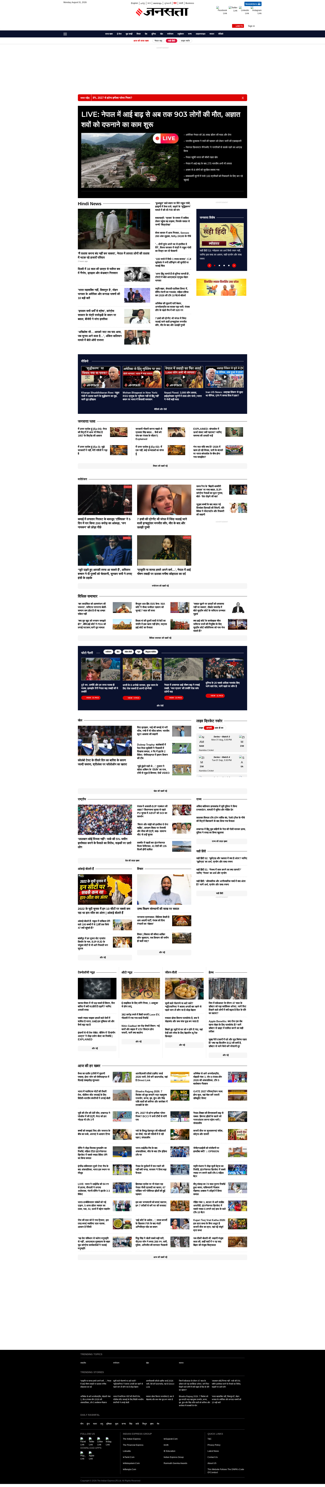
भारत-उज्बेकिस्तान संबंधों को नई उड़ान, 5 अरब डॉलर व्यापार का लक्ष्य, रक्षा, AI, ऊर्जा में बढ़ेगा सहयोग (94, 1205)
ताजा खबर (109, 34)
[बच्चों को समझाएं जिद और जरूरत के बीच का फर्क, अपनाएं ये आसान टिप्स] (122, 1134)
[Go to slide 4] (229, 265)
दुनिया (153, 34)
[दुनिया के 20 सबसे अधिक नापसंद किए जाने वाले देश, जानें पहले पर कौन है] (225, 668)
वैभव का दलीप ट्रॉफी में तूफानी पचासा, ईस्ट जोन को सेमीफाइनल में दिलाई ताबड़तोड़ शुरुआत (93, 1077)
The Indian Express (132, 1439)
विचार (139, 34)
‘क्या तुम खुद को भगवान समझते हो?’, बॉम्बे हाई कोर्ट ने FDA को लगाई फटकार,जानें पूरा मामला (92, 624)
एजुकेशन (181, 34)
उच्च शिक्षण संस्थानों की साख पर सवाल (158, 908)
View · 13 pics (175, 698)
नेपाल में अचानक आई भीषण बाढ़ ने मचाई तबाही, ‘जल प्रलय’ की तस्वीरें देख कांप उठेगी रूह (182, 688)
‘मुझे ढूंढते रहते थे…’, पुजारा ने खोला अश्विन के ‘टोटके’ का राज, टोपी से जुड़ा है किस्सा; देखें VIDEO (153, 769)
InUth (166, 1445)
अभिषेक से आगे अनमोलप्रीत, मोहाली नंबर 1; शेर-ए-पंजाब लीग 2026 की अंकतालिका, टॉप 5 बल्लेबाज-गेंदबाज (95, 1399)
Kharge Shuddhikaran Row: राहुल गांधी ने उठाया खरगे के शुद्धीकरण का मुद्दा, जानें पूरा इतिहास (100, 396)
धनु (101, 1423)
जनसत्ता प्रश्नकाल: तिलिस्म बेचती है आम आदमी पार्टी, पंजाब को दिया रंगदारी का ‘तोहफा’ (153, 920)
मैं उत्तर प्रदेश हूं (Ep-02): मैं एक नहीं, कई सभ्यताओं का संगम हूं (150, 450)
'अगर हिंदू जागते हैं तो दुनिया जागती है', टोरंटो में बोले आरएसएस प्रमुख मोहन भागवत (172, 277)
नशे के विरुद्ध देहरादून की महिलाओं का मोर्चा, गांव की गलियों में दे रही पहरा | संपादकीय (151, 1134)
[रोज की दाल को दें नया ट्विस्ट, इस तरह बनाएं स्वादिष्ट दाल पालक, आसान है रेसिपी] (122, 1223)
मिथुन (144, 1423)
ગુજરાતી (167, 3)
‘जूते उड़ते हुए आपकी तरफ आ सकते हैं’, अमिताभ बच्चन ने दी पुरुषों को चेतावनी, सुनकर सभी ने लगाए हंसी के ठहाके (105, 574)
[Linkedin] (244, 10)
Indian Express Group (174, 1457)
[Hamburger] (65, 34)
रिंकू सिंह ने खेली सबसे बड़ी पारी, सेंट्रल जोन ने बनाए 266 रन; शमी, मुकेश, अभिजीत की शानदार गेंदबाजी (151, 1241)
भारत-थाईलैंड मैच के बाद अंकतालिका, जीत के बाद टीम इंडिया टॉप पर (151, 1151)
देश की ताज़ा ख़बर (132, 860)
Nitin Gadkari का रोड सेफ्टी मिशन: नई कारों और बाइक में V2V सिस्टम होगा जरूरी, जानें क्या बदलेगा (141, 1029)
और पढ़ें (103, 957)
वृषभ (152, 1423)
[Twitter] (233, 9)
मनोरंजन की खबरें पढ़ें (160, 586)
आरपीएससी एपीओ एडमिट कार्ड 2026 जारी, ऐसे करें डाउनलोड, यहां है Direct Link (152, 1077)
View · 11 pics (217, 696)
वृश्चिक (109, 1423)
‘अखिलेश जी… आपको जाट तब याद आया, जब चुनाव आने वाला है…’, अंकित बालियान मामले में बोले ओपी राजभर (100, 336)
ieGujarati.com (171, 1439)
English (134, 3)
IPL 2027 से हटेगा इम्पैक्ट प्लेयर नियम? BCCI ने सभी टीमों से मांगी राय (151, 1116)
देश (146, 34)
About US (212, 1463)
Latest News (213, 1451)
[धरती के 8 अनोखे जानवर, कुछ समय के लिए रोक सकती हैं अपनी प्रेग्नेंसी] (142, 669)
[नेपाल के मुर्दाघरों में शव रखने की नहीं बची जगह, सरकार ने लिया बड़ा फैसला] (180, 1169)
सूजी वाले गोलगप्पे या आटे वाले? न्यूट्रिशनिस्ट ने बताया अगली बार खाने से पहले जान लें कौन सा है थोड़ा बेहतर (183, 1006)
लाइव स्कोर (185, 40)
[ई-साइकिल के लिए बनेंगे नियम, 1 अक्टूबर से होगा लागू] (141, 988)
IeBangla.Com (129, 1469)
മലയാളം (157, 3)
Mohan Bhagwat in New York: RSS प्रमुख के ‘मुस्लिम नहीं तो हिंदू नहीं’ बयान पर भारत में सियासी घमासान (141, 396)
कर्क (137, 1423)
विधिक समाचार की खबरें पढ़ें (160, 638)
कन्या (124, 1423)
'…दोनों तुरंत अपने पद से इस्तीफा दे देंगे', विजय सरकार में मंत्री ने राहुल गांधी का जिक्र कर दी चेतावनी (173, 247)
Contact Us (213, 1457)
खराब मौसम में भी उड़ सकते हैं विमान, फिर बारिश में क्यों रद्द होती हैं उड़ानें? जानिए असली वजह (96, 1006)
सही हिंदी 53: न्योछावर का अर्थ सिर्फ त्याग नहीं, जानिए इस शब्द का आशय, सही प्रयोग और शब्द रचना (221, 254)
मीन (81, 1423)
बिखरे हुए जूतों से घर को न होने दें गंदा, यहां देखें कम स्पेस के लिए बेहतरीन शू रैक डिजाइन (184, 1033)
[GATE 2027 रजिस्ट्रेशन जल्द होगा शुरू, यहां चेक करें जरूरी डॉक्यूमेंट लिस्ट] (237, 1095)
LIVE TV (239, 26)
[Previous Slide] (209, 265)
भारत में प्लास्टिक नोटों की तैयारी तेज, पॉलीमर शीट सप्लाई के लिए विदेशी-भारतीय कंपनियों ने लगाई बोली (94, 1095)
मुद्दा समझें (129, 34)
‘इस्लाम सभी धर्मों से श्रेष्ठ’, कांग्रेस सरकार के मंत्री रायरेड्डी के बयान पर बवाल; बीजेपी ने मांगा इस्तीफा (97, 315)
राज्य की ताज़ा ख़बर (219, 841)
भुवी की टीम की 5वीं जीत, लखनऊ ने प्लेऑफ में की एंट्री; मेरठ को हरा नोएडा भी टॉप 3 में (94, 1116)
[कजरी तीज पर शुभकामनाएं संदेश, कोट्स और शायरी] (237, 1134)
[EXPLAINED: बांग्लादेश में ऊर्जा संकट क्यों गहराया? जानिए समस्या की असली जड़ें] (234, 431)
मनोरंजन (170, 34)
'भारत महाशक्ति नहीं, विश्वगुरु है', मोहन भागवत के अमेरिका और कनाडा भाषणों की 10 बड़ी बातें (99, 294)
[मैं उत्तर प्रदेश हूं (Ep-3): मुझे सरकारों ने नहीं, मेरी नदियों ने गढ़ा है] (118, 450)
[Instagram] (256, 10)
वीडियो (220, 34)
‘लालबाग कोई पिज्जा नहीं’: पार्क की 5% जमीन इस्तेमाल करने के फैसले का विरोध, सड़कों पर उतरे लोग (104, 843)
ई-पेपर (119, 34)
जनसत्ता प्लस (86, 421)
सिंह (130, 1423)
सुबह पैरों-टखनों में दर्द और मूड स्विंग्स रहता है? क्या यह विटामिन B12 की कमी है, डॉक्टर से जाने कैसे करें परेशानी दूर (228, 1043)
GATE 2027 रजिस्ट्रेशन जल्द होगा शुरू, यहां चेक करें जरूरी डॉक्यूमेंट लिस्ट (208, 1095)
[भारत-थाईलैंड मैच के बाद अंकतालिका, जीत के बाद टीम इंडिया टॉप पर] (180, 1151)
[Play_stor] (83, 1456)
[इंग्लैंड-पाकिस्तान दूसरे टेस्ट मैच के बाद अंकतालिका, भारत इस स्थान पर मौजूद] (122, 1169)
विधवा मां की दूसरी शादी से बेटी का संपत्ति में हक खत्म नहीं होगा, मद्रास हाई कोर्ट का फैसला (151, 624)
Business (190, 3)
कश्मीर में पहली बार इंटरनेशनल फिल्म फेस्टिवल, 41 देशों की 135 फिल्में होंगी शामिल (152, 846)
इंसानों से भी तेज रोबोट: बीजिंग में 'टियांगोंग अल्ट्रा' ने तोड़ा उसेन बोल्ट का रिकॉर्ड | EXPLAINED (96, 1036)
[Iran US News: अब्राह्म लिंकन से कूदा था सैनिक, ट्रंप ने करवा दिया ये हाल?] (225, 376)
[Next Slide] (234, 265)
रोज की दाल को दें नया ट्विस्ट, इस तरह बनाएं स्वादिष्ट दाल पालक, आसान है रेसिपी (93, 1223)
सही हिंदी (171, 40)
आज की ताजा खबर (141, 40)
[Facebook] (221, 10)
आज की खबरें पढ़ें (160, 1257)
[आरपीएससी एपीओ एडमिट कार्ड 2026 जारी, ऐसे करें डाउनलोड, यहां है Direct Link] (180, 1077)
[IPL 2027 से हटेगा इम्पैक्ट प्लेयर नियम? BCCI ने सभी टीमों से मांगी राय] (180, 1116)
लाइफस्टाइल (200, 34)
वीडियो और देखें (160, 409)
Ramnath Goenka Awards (175, 1463)
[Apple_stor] (91, 1456)
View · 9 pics (133, 698)
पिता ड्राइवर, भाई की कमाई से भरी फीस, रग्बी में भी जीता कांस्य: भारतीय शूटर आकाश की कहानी (153, 731)
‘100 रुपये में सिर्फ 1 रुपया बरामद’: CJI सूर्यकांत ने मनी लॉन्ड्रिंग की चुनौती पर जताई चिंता (173, 262)
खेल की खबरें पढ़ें (160, 791)
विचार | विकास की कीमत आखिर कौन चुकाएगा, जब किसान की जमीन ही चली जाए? (153, 937)
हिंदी (175, 3)
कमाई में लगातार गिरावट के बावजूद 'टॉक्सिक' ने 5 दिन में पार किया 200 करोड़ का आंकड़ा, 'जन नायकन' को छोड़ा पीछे (104, 523)
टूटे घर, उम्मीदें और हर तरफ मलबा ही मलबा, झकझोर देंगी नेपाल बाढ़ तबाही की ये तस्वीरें (99, 688)
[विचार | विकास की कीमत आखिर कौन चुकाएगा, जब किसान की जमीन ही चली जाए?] (181, 938)
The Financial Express (133, 1445)
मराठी (181, 3)
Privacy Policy (214, 1445)
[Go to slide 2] (219, 265)
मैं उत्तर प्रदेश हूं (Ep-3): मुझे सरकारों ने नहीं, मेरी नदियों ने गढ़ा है (92, 450)
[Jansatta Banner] (221, 287)
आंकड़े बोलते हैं (86, 868)
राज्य (190, 34)
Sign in (251, 26)
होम (101, 34)
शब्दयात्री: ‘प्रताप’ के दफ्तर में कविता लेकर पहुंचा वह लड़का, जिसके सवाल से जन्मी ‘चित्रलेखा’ (172, 221)
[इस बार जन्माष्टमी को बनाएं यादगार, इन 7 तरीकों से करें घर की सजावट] (180, 1205)
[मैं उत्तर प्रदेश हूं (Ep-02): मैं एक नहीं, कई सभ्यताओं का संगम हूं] (176, 450)
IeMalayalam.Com (131, 1463)
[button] (255, 26)
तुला (116, 1423)
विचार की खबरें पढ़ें (160, 466)
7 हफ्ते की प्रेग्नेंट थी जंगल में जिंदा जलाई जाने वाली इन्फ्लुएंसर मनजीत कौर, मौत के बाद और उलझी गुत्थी (171, 321)
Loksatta (127, 1451)
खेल (161, 34)
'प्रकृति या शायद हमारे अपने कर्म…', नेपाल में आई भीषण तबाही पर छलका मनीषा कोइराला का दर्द (95, 1384)
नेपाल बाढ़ (158, 40)
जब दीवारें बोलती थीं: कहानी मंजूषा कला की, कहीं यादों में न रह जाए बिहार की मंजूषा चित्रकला (208, 1241)
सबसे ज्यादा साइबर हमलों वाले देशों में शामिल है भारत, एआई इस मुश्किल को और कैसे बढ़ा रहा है (96, 1021)
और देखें (160, 705)
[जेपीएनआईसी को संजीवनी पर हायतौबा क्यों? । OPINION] (237, 1151)
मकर (95, 1423)
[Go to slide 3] (224, 265)
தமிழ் (142, 3)
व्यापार (212, 34)
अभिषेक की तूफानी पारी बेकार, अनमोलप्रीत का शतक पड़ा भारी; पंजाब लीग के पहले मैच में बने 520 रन (172, 307)
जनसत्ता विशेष (207, 217)
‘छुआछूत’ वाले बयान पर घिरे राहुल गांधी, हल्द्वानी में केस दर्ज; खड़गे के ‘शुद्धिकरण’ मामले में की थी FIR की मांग (173, 206)
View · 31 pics (92, 698)
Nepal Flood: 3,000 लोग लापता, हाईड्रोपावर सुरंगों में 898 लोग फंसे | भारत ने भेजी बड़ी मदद (183, 396)
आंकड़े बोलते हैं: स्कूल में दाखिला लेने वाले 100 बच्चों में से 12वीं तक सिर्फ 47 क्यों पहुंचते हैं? (94, 924)
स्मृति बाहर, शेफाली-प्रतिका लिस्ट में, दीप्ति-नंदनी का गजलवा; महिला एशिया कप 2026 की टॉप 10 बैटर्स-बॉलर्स (171, 292)
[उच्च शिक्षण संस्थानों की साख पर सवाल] (164, 889)
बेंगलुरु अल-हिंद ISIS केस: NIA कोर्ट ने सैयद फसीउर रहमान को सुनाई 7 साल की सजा (150, 607)
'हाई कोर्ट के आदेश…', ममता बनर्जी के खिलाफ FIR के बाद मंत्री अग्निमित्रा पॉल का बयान (151, 1223)
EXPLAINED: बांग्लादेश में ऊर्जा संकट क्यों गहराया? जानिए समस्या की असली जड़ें (207, 432)
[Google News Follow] (259, 17)
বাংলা (149, 3)
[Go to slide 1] (214, 265)
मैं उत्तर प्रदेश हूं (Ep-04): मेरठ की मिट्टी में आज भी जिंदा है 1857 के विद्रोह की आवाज (92, 432)
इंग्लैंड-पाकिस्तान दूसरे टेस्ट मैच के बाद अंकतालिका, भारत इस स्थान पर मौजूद (94, 1169)
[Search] (259, 35)
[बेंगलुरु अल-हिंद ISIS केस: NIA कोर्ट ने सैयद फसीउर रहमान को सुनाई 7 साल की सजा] (180, 607)
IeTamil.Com (128, 1457)
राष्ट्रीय (83, 1363)
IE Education (169, 1451)
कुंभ (88, 1423)
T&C (210, 1439)
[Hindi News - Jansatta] (162, 12)
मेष (158, 1423)
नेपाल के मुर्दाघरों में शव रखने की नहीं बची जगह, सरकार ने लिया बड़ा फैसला (151, 1169)
